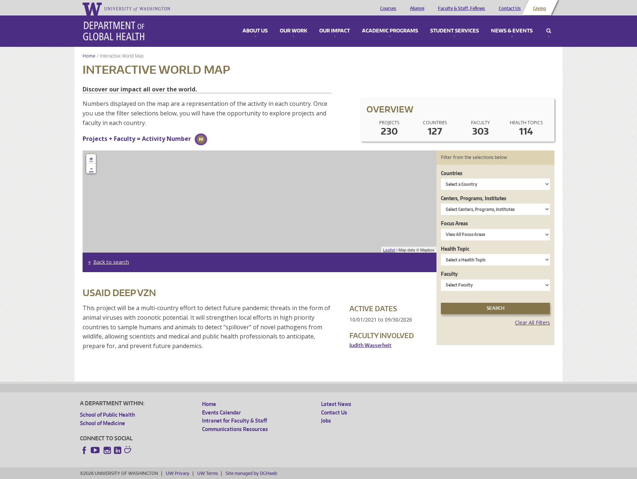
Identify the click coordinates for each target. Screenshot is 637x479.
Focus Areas (454, 223)
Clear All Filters (532, 322)
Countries (451, 173)
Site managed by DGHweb (251, 473)
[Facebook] (84, 450)
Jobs (326, 420)
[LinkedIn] (117, 450)
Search (548, 31)
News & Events (512, 31)
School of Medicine (102, 423)
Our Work (293, 31)
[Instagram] (107, 450)
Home (89, 56)
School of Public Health (107, 415)
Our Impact (334, 31)
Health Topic (455, 249)
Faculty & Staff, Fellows (461, 8)
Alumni (417, 8)
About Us (255, 31)
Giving (539, 8)
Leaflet (389, 250)
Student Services (454, 31)
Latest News (336, 404)
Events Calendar (221, 412)
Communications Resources (235, 429)
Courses (388, 8)
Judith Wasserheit (370, 345)
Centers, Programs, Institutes (473, 198)
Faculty (449, 274)
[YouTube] (95, 450)
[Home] (114, 31)
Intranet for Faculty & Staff (234, 420)
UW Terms (207, 473)
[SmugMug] (128, 450)
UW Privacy (177, 473)
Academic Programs (390, 31)
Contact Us (510, 8)
